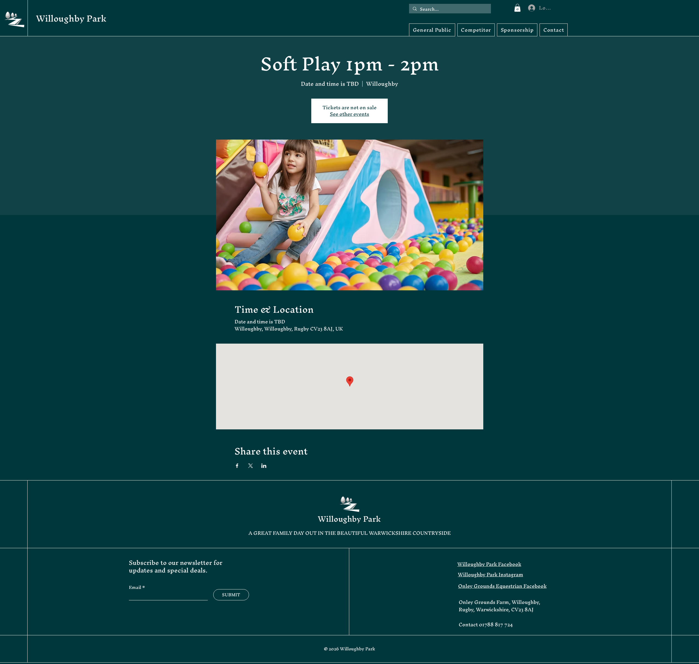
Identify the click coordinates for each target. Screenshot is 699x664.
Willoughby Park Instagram (490, 574)
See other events (349, 114)
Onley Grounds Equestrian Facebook (502, 586)
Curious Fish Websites (253, 659)
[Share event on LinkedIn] (263, 466)
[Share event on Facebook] (237, 466)
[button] (517, 8)
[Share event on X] (250, 466)
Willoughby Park (71, 18)
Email (135, 587)
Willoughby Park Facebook (489, 564)
